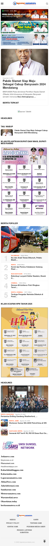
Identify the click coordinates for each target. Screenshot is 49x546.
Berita (13, 265)
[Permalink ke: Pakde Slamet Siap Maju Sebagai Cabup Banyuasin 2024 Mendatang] (24, 62)
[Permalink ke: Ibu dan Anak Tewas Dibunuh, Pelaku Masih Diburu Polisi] (24, 239)
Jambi (17, 421)
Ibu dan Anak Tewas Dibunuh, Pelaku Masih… (26, 259)
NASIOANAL (10, 414)
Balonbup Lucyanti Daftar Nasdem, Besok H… (28, 277)
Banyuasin (13, 431)
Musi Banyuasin (16, 274)
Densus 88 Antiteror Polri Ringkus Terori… (25, 286)
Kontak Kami (12, 526)
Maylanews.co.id (7, 460)
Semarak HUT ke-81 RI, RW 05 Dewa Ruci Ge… (28, 433)
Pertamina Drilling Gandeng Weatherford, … (19, 416)
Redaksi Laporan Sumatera (24, 531)
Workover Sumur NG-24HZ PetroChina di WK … (28, 424)
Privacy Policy (12, 523)
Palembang (15, 255)
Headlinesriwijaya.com (9, 466)
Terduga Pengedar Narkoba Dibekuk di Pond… (27, 295)
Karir (36, 519)
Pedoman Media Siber (36, 526)
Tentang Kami (36, 523)
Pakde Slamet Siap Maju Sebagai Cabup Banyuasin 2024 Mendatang (24, 84)
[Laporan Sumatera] (24, 3)
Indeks (13, 519)
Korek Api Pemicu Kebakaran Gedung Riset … (26, 268)
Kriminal (14, 283)
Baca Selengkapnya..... (26, 96)
